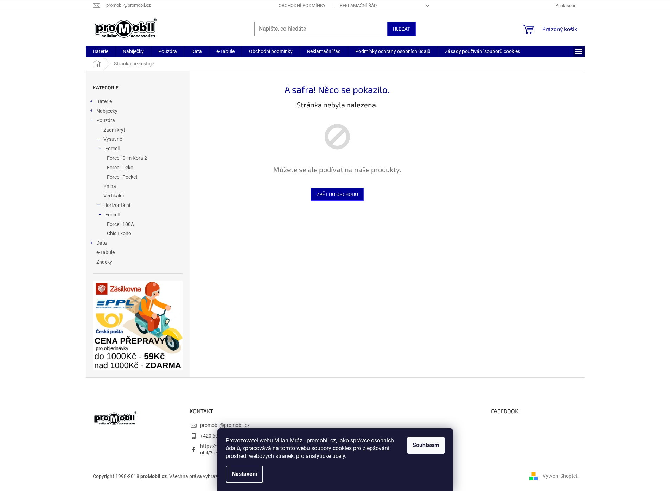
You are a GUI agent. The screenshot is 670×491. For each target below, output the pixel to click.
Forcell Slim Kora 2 (127, 158)
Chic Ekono (119, 233)
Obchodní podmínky (302, 5)
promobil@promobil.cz (225, 425)
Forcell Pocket (122, 177)
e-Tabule (105, 252)
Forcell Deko (120, 167)
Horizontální (116, 205)
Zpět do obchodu (337, 194)
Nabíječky (106, 111)
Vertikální (113, 196)
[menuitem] (100, 51)
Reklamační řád (358, 5)
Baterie (104, 101)
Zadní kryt (114, 130)
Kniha (109, 186)
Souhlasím (426, 445)
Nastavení (244, 474)
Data (101, 243)
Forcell (112, 148)
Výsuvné (112, 139)
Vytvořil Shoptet (560, 476)
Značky (104, 262)
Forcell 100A (120, 224)
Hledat (401, 29)
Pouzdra (105, 120)
